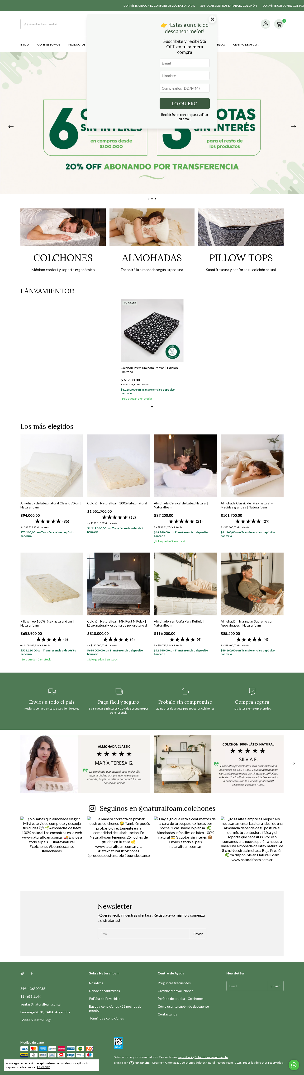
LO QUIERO (185, 103)
